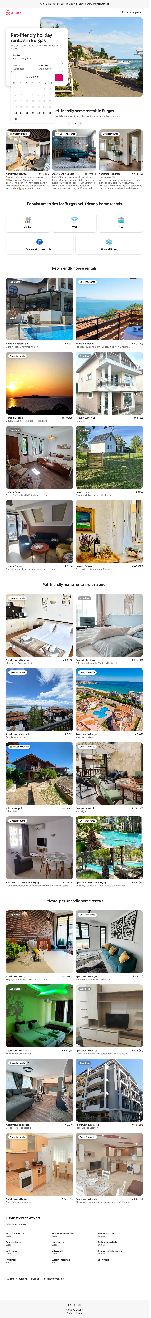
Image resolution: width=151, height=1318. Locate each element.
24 (15, 113)
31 (16, 119)
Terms (79, 1313)
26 (27, 113)
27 (33, 113)
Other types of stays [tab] (16, 1224)
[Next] (80, 123)
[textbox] (24, 68)
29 (44, 113)
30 (50, 113)
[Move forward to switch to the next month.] (50, 77)
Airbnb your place (131, 12)
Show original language (98, 4)
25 (21, 113)
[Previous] (69, 123)
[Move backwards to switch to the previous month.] (16, 77)
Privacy (70, 1313)
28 (38, 113)
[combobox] (37, 58)
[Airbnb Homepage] (13, 12)
